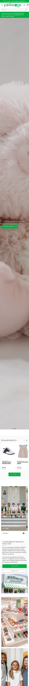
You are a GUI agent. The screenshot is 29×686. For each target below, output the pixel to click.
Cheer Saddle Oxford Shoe (6, 462)
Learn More (14, 566)
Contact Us (14, 571)
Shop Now (14, 474)
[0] (27, 5)
